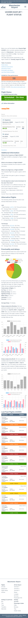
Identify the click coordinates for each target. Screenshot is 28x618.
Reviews (16, 607)
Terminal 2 (16, 588)
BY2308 (12, 229)
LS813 (11, 210)
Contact (20, 615)
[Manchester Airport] (3, 7)
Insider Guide (17, 610)
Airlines (3, 592)
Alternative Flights (6, 68)
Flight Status (4, 64)
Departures (4, 588)
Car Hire (16, 601)
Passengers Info (18, 597)
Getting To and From (6, 599)
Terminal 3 (16, 590)
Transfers (3, 607)
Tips (15, 609)
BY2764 (12, 244)
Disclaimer (16, 615)
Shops (15, 592)
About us (24, 615)
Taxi (2, 603)
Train (2, 605)
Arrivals (3, 586)
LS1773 (12, 207)
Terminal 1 (16, 586)
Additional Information (7, 66)
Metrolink (3, 609)
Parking (16, 599)
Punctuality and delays (7, 70)
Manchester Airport (14, 6)
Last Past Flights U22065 (7, 72)
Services (16, 596)
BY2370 (12, 233)
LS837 (11, 214)
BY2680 (12, 240)
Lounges (16, 594)
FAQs (15, 605)
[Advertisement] (14, 32)
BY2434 (12, 236)
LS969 (11, 218)
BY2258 (12, 225)
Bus (2, 601)
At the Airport (17, 585)
